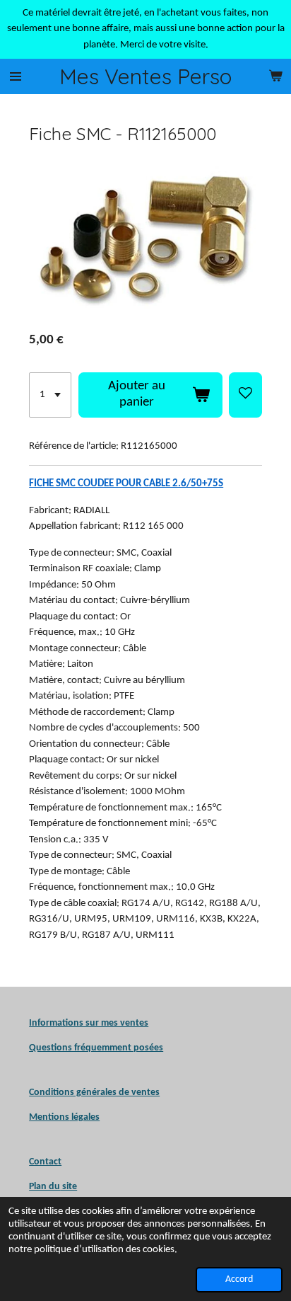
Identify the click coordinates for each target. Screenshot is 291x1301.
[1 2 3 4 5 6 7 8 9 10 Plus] (50, 395)
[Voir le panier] (275, 76)
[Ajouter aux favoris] (245, 395)
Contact (45, 1162)
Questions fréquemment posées (96, 1048)
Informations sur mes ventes (88, 1023)
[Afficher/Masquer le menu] (15, 76)
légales (64, 1117)
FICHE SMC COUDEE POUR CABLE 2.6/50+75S (126, 483)
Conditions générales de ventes (94, 1092)
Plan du (44, 1186)
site (68, 1186)
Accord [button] (239, 1279)
